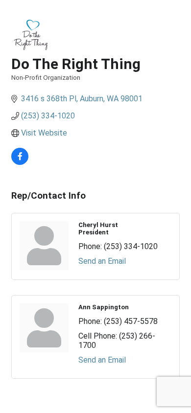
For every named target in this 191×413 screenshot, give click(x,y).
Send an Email (102, 261)
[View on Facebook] (19, 162)
